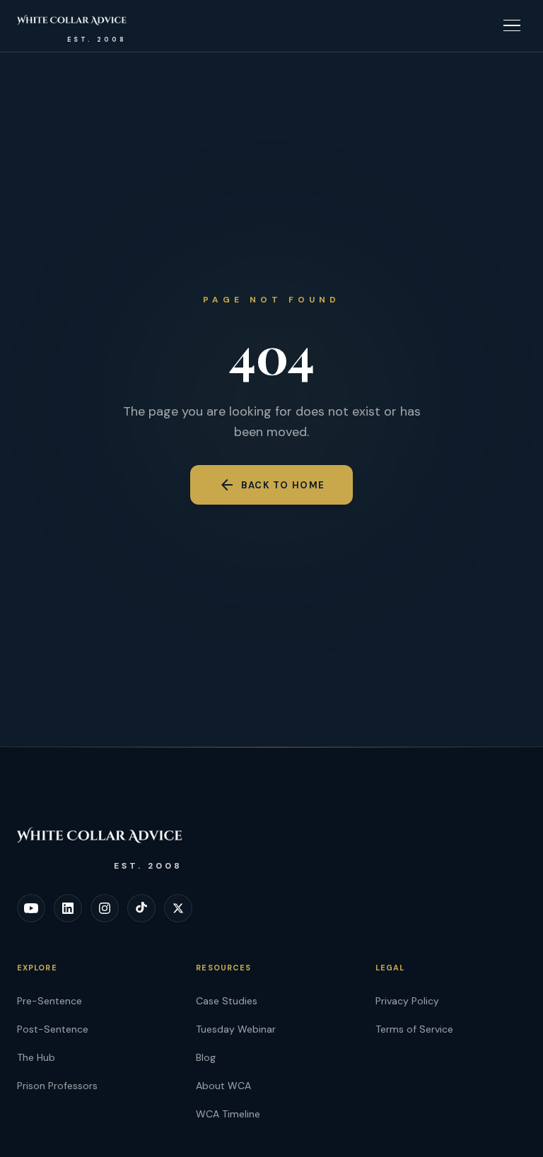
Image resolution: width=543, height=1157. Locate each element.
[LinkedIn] (68, 908)
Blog (206, 1057)
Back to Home (271, 485)
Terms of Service (414, 1029)
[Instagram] (104, 908)
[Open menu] (512, 25)
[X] (178, 908)
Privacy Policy (407, 1000)
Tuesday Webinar (236, 1029)
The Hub (36, 1057)
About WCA (223, 1085)
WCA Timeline (228, 1114)
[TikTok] (141, 908)
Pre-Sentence (49, 1000)
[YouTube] (31, 908)
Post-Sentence (52, 1029)
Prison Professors (57, 1085)
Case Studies (226, 1000)
